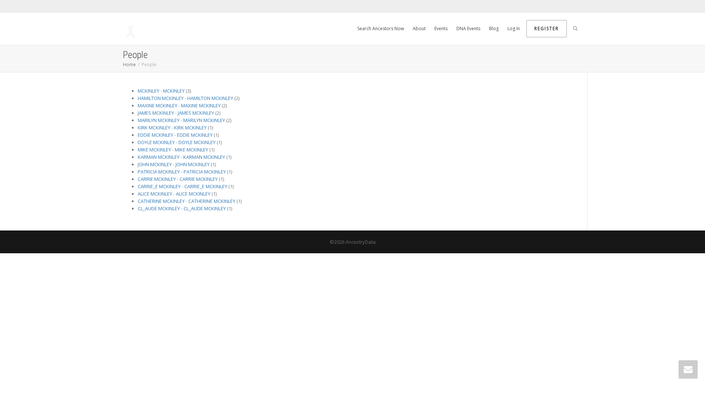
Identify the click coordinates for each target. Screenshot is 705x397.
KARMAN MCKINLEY (159, 157)
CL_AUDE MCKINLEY (159, 208)
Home (129, 64)
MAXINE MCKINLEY (157, 105)
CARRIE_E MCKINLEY (159, 186)
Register (546, 28)
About (419, 28)
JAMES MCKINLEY (156, 113)
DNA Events (468, 28)
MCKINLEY (148, 90)
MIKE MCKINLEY (154, 149)
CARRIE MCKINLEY (157, 179)
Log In (513, 28)
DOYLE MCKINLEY (156, 142)
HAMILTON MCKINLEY (161, 98)
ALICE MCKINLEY (155, 193)
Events (441, 28)
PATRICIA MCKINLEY (159, 171)
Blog (494, 28)
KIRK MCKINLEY (154, 127)
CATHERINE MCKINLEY (161, 201)
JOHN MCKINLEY (155, 164)
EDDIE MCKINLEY (155, 135)
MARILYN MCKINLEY (159, 120)
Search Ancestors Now (380, 28)
